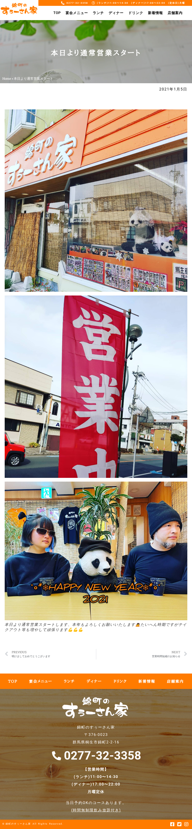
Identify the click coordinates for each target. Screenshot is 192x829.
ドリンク (135, 13)
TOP (57, 13)
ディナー (116, 13)
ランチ (98, 13)
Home (6, 78)
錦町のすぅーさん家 (18, 823)
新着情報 (155, 13)
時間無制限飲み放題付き (96, 810)
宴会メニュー (77, 13)
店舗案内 (175, 13)
